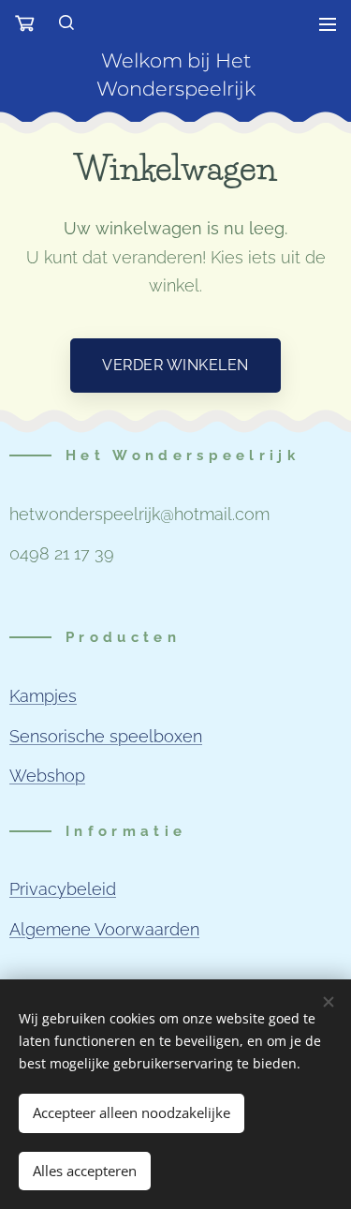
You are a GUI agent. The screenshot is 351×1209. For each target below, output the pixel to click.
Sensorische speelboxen (105, 736)
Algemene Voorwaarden (104, 929)
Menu (327, 23)
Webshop (47, 775)
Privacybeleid (62, 889)
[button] (67, 23)
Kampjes (43, 696)
